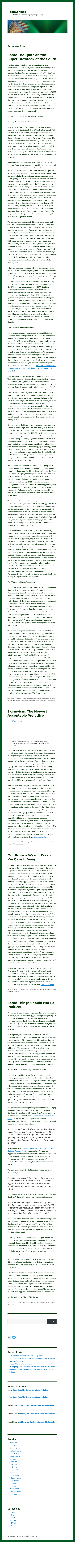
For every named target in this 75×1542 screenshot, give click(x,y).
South (19, 700)
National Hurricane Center (39, 1302)
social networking (13, 991)
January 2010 (14, 1470)
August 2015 (14, 1454)
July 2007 (13, 1483)
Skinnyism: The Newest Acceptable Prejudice (30, 1390)
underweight (44, 842)
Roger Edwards (24, 406)
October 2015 (14, 1448)
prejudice (37, 842)
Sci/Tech (25, 989)
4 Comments (51, 700)
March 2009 (14, 1475)
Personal (51, 1302)
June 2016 (13, 1445)
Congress (26, 698)
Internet (47, 989)
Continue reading (40, 837)
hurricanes (26, 1302)
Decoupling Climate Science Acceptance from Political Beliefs (32, 1367)
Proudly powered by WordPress (27, 1536)
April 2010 (13, 1467)
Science (12, 1526)
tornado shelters (34, 700)
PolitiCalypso (17, 11)
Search (10, 1318)
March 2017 (13, 1443)
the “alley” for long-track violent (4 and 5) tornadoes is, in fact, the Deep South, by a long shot (32, 368)
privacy (53, 989)
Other (19, 698)
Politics (12, 1518)
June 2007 (13, 1486)
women (10, 844)
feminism (25, 842)
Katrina (12, 1512)
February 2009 (15, 1478)
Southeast (25, 700)
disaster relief (33, 698)
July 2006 (13, 1494)
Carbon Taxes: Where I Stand (20, 1364)
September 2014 (15, 1456)
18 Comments (18, 844)
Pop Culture (13, 1520)
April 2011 (13, 1464)
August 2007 (14, 1481)
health (31, 842)
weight (51, 842)
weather (42, 700)
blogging (33, 989)
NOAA (15, 700)
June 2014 (13, 1462)
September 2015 (15, 1451)
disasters (41, 698)
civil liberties (41, 989)
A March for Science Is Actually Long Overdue (26, 1356)
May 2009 (13, 1473)
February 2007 (15, 1491)
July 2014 (12, 1459)
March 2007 (14, 1489)
